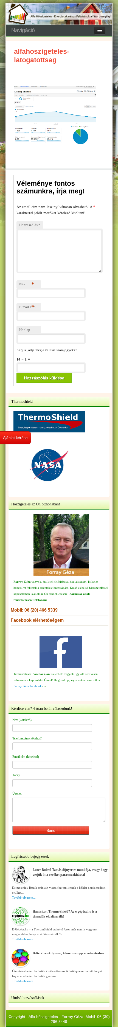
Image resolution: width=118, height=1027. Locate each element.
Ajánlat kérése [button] (15, 437)
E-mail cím (27, 306)
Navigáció (23, 30)
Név (26, 284)
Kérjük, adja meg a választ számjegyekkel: (48, 350)
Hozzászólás (29, 225)
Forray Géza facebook (27, 686)
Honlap (24, 330)
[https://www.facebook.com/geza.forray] (60, 652)
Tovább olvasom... (24, 897)
